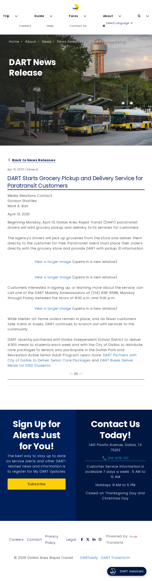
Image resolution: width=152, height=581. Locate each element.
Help (50, 26)
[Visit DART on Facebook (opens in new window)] (82, 539)
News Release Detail (107, 41)
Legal (71, 539)
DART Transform (115, 557)
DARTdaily (89, 557)
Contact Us (78, 26)
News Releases (70, 41)
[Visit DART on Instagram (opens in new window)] (100, 539)
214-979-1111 (115, 458)
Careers (25, 26)
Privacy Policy (51, 539)
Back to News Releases (33, 160)
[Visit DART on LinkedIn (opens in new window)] (94, 539)
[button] (119, 25)
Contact (34, 539)
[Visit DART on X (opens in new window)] (88, 539)
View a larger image (53, 261)
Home (14, 41)
